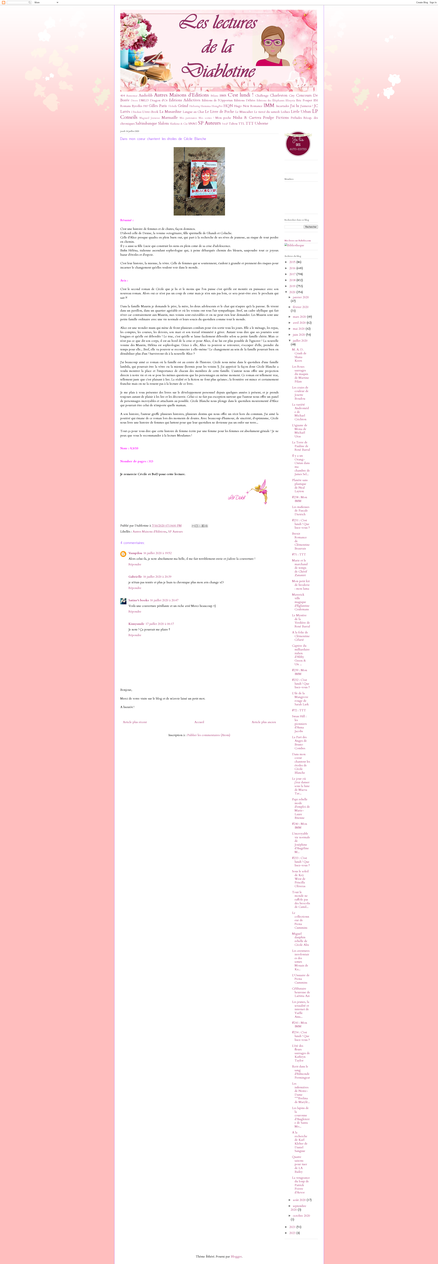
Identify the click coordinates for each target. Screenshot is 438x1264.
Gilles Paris (158, 105)
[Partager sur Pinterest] (206, 526)
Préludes (296, 118)
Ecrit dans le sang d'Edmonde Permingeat (301, 1072)
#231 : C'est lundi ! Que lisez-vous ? (301, 524)
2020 (292, 292)
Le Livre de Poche (219, 111)
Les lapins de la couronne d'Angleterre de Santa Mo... (301, 1117)
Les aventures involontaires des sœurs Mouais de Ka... (301, 960)
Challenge (262, 95)
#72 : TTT (299, 710)
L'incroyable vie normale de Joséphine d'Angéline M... (301, 842)
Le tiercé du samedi (267, 112)
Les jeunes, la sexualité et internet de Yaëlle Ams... (300, 1009)
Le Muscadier (244, 112)
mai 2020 (299, 329)
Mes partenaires (188, 118)
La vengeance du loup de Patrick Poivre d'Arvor (301, 1185)
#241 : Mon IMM (299, 1025)
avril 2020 (300, 323)
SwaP (225, 123)
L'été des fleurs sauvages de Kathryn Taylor (301, 1053)
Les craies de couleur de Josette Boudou (300, 393)
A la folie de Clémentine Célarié (301, 636)
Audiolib (146, 95)
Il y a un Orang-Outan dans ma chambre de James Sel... (301, 465)
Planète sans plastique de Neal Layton (300, 485)
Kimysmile (136, 624)
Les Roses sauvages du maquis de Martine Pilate (300, 374)
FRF (145, 106)
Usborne (261, 123)
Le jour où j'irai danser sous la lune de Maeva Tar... (301, 786)
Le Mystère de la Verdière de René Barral (301, 621)
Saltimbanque (146, 123)
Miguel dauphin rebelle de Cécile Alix (300, 939)
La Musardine (170, 111)
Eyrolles (137, 106)
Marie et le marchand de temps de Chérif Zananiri (300, 567)
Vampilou (135, 553)
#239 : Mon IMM (299, 672)
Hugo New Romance (248, 106)
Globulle (172, 106)
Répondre (134, 564)
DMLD (144, 100)
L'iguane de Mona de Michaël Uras (299, 431)
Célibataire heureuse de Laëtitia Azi (301, 992)
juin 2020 (299, 335)
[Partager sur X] (200, 526)
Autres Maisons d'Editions (181, 95)
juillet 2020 (300, 341)
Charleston (278, 95)
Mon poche (223, 118)
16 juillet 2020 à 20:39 (157, 577)
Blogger (236, 1256)
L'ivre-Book (150, 112)
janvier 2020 (301, 297)
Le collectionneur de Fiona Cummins (300, 920)
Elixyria (290, 100)
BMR (223, 95)
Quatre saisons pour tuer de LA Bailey (299, 1164)
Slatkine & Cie (179, 124)
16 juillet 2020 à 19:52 (157, 553)
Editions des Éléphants (271, 100)
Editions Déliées (244, 100)
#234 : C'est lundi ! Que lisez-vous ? (301, 1036)
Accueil (199, 722)
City (292, 95)
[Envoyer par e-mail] (193, 526)
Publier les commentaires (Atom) (208, 735)
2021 (292, 1227)
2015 (292, 262)
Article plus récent (135, 722)
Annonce (132, 96)
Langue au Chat (193, 112)
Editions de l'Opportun (217, 100)
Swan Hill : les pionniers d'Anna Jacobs (299, 723)
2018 (292, 280)
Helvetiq (194, 106)
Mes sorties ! (206, 118)
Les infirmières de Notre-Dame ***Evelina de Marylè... (301, 1092)
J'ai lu (294, 105)
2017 (292, 274)
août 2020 (300, 1200)
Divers (134, 100)
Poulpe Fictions (276, 117)
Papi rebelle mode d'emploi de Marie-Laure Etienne (301, 808)
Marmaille (170, 117)
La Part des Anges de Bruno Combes (299, 742)
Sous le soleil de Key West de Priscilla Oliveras (300, 878)
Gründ (183, 105)
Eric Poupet (304, 100)
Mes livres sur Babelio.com (298, 240)
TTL (241, 124)
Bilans (214, 96)
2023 (292, 1233)
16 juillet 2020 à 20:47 (164, 600)
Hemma (206, 106)
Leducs (285, 112)
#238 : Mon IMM (299, 499)
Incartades (282, 106)
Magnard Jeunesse (149, 118)
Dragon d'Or (159, 100)
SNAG (192, 124)
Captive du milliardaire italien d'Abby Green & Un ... (301, 655)
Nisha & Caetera (247, 117)
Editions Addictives (184, 100)
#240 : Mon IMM (299, 826)
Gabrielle (135, 577)
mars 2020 (300, 317)
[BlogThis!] (196, 526)
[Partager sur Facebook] (203, 526)
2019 (292, 286)
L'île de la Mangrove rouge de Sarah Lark (300, 699)
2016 (292, 268)
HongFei (217, 106)
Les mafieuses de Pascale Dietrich (300, 510)
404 (122, 95)
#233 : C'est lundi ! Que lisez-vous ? (301, 862)
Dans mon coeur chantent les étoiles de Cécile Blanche (301, 763)
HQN (228, 105)
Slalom (163, 123)
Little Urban (301, 111)
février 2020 (300, 307)
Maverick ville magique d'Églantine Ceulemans (301, 602)
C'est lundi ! (240, 95)
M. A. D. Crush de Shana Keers (299, 355)
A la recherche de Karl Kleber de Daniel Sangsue (299, 1141)
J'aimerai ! (306, 106)
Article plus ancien (264, 722)
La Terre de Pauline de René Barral (301, 446)
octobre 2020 (301, 1216)
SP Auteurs (209, 123)
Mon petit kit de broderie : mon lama (301, 585)
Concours (304, 95)
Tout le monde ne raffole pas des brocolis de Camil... (301, 899)
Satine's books (138, 600)
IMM (268, 105)
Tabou (233, 124)
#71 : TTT (299, 554)
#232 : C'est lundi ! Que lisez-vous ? (301, 683)
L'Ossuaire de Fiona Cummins (301, 979)
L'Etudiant (136, 112)
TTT (250, 123)
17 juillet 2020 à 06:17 (159, 624)
